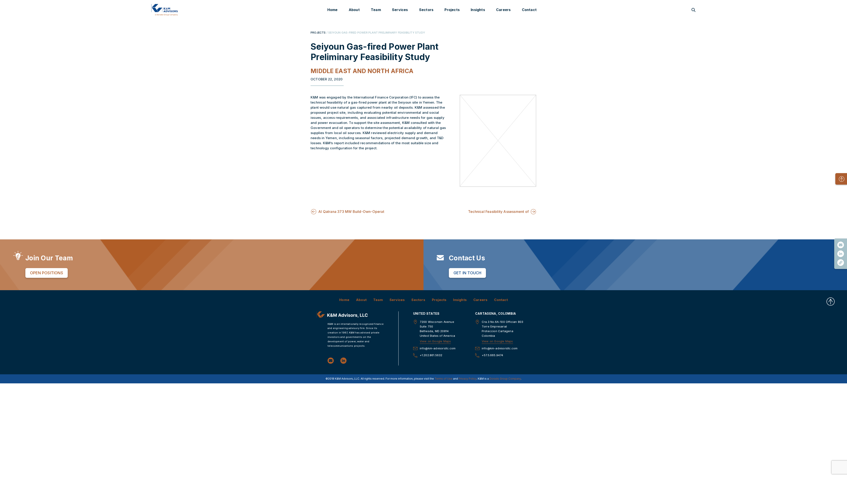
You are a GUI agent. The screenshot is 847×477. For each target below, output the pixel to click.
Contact (529, 10)
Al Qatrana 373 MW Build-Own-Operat (351, 211)
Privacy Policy (467, 378)
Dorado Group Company (505, 378)
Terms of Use (443, 378)
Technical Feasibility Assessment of (498, 211)
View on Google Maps (435, 341)
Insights (478, 10)
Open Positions (46, 273)
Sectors (426, 10)
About (354, 10)
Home (332, 10)
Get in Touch (467, 273)
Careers (503, 10)
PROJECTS (318, 32)
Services (400, 10)
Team (376, 10)
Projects (452, 10)
